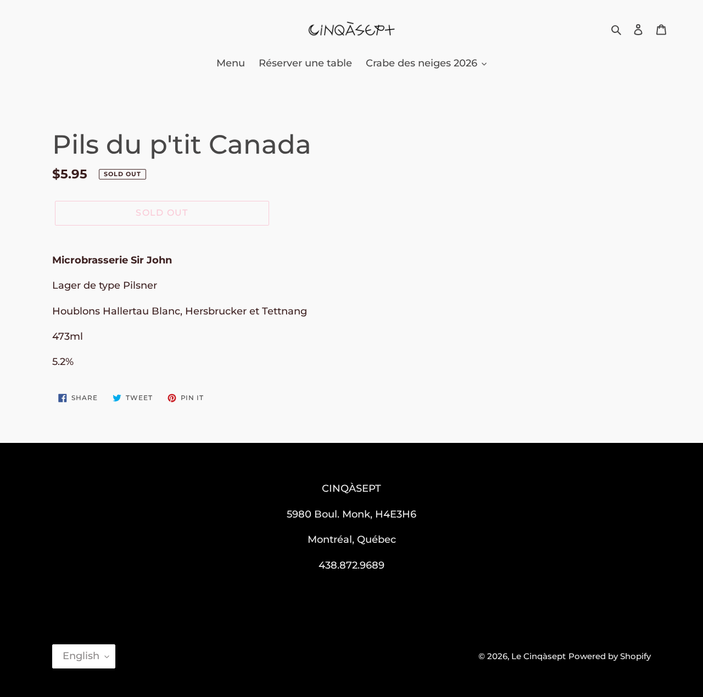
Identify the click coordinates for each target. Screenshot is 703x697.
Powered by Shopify (609, 656)
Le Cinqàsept (538, 656)
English (81, 656)
